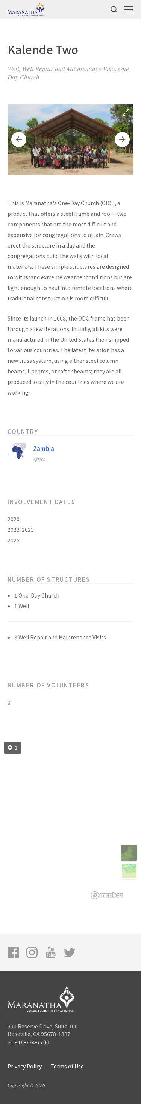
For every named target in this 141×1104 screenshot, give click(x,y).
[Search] (114, 9)
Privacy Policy (25, 1066)
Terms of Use (67, 1066)
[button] (18, 139)
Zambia (43, 448)
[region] (70, 820)
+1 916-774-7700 (28, 1042)
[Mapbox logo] (107, 895)
